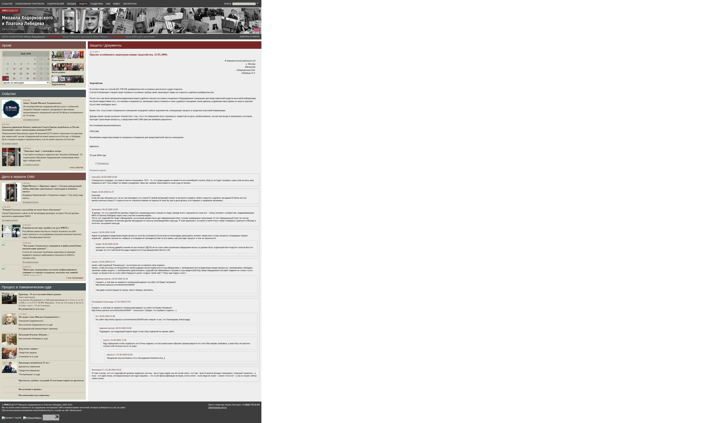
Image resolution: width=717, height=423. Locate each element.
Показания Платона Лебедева (33, 335)
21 (28, 73)
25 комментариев (31, 119)
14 (28, 69)
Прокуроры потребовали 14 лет (34, 363)
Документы (113, 45)
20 (21, 73)
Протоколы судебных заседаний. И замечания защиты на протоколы (51, 380)
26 (14, 78)
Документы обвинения (29, 366)
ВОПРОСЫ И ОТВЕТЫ (249, 36)
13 (21, 69)
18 (7, 73)
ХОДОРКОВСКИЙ (55, 4)
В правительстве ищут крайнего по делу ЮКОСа (45, 228)
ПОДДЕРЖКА (96, 4)
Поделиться (103, 163)
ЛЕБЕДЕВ (71, 4)
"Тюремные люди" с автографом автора (42, 151)
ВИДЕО (116, 4)
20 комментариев (10, 220)
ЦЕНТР (10, 10)
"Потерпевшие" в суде (29, 374)
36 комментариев (10, 143)
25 (7, 78)
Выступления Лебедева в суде (33, 338)
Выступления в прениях (30, 389)
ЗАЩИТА (83, 4)
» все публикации (74, 278)
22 (34, 73)
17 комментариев (31, 164)
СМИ (108, 4)
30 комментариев (30, 262)
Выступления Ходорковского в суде (36, 325)
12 (14, 69)
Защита (96, 45)
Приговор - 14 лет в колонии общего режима (40, 294)
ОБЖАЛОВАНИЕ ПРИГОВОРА (29, 4)
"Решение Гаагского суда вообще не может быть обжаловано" (31, 210)
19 (14, 73)
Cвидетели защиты (28, 352)
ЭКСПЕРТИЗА (130, 4)
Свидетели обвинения (29, 370)
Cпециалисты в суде (28, 356)
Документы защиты (28, 349)
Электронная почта (217, 407)
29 (34, 78)
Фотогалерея (58, 72)
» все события (76, 167)
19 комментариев (30, 202)
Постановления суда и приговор (34, 395)
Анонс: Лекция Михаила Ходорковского (42, 103)
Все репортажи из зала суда (31, 309)
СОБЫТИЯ (7, 4)
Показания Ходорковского (31, 321)
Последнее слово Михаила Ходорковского (39, 317)
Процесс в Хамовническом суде (27, 287)
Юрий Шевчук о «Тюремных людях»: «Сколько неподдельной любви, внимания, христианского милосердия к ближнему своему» (51, 189)
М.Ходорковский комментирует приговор (38, 329)
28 (28, 78)
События (9, 94)
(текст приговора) (27, 297)
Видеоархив (58, 60)
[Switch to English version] (257, 31)
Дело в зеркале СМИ (18, 177)
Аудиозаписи (58, 84)
